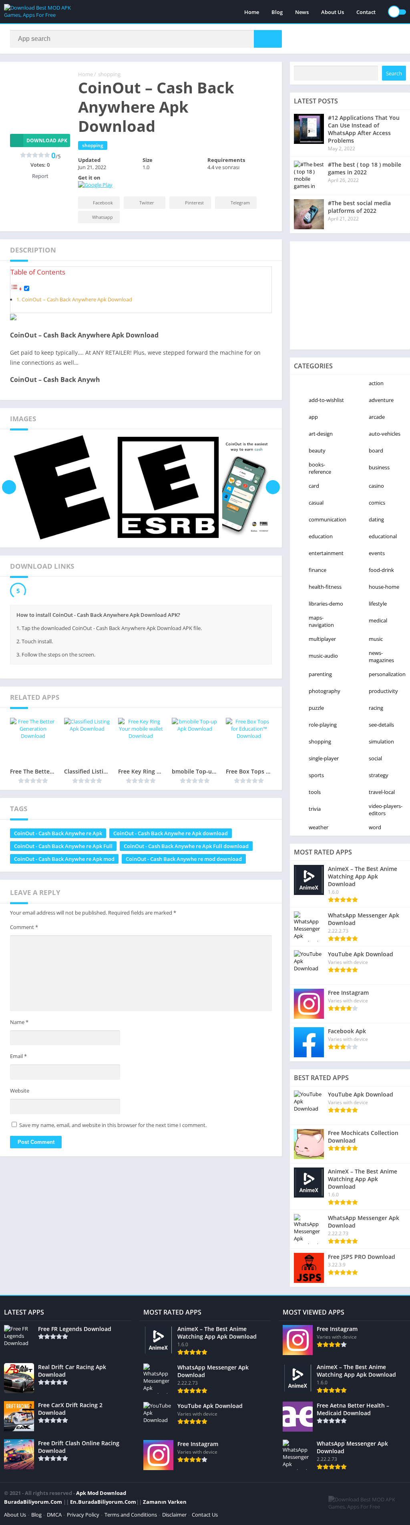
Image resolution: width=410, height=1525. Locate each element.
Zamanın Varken (165, 1501)
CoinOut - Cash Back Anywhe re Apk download (170, 833)
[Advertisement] (350, 295)
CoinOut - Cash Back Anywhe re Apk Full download (186, 846)
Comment (24, 927)
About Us (332, 12)
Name (19, 1022)
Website (19, 1090)
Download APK (46, 140)
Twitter (146, 203)
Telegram (240, 203)
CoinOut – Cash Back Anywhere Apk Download (77, 299)
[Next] (273, 487)
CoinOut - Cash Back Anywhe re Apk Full (63, 846)
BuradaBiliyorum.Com (33, 1501)
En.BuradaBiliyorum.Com (103, 1501)
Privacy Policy (83, 1514)
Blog (277, 12)
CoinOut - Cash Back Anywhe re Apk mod (64, 858)
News (302, 12)
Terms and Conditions (131, 1514)
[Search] (268, 39)
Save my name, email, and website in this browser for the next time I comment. (113, 1125)
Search (394, 73)
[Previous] (9, 487)
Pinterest (194, 203)
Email (18, 1056)
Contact (366, 12)
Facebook (103, 203)
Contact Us (205, 1514)
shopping (109, 74)
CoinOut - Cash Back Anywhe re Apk (58, 833)
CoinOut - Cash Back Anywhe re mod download (184, 858)
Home (251, 12)
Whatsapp (102, 217)
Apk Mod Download (101, 1493)
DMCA (54, 1514)
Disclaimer (174, 1514)
